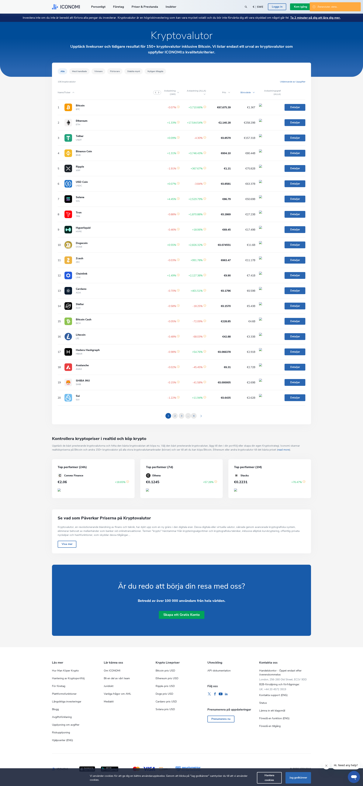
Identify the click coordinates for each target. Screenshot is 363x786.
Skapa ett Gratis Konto (181, 614)
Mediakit (109, 701)
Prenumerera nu (220, 719)
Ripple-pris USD (165, 686)
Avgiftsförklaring (62, 717)
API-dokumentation (219, 670)
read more (283, 449)
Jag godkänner (298, 777)
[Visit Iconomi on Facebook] (215, 694)
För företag (58, 686)
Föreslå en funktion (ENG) (274, 718)
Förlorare (115, 71)
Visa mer (67, 544)
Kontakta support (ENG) (273, 695)
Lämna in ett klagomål (272, 710)
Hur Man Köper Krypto (65, 670)
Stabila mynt (133, 71)
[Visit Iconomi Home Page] (66, 7)
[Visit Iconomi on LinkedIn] (226, 694)
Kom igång (300, 6)
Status (263, 703)
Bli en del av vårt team (117, 678)
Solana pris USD (165, 709)
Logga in (277, 6)
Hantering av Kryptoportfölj (68, 678)
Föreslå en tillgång (270, 726)
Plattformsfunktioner (64, 694)
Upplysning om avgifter (65, 725)
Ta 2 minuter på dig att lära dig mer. (315, 18)
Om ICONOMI (112, 670)
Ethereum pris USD (167, 678)
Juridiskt (108, 686)
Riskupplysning (61, 732)
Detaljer (295, 107)
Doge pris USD (164, 694)
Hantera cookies (269, 778)
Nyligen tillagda (155, 71)
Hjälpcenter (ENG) (62, 740)
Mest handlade (79, 71)
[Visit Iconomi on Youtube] (221, 694)
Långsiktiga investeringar (66, 701)
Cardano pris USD (166, 701)
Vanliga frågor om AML (117, 694)
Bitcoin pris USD (165, 670)
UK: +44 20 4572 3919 (272, 689)
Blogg (55, 709)
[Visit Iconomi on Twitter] (209, 694)
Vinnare (98, 71)
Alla (62, 71)
